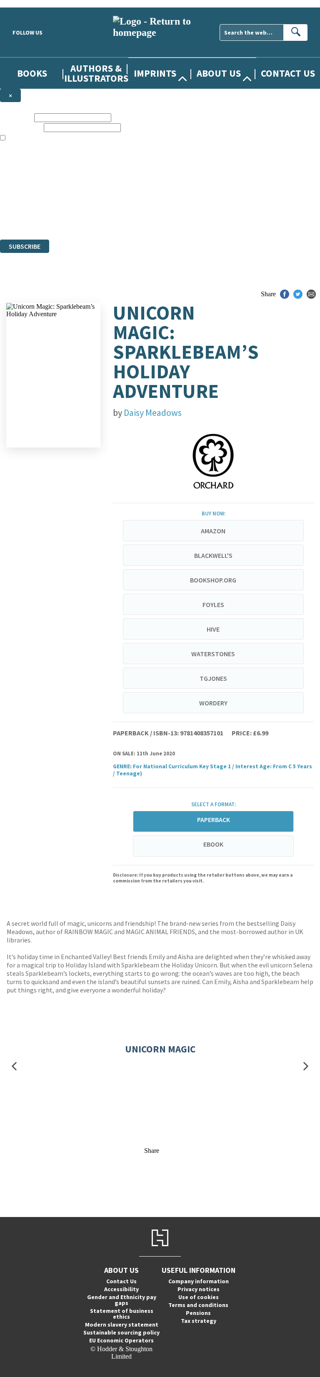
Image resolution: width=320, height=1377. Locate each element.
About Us (219, 73)
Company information (198, 1281)
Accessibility (121, 1289)
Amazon (213, 531)
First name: (16, 117)
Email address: (21, 127)
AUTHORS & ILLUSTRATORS (96, 73)
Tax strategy (198, 1321)
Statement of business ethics (121, 1313)
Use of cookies (198, 1297)
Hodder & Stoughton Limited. (96, 205)
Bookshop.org (213, 580)
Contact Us (288, 73)
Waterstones (213, 654)
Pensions (198, 1313)
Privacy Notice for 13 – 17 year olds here (264, 168)
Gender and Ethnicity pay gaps (121, 1300)
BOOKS (32, 73)
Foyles (213, 604)
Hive (213, 629)
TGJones (213, 678)
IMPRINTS (155, 73)
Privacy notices (199, 1289)
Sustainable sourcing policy (121, 1332)
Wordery (213, 703)
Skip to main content (27, 3)
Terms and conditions (198, 1305)
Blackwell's (213, 555)
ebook (213, 844)
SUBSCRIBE (24, 246)
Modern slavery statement (121, 1324)
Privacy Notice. (164, 220)
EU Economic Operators (121, 1340)
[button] (14, 1066)
